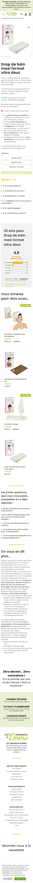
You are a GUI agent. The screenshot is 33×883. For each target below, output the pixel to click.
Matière (5, 153)
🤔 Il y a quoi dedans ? (12, 186)
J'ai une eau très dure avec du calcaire (15, 524)
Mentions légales (16, 823)
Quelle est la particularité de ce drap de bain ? (15, 509)
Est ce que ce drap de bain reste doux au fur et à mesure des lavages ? (15, 517)
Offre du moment (16, 792)
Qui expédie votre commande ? (16, 815)
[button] (28, 27)
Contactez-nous (16, 779)
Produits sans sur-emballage (16, 820)
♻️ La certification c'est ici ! (15, 213)
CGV (16, 826)
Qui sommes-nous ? (16, 810)
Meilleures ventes (16, 794)
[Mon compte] (26, 14)
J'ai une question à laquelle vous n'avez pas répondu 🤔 (16, 537)
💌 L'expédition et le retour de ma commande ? (16, 202)
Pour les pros (16, 777)
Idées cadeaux (16, 800)
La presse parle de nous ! (17, 771)
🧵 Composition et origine (14, 196)
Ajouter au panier (16, 173)
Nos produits (16, 789)
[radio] (16, 158)
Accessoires (16, 797)
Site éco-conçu (16, 818)
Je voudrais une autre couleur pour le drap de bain (15, 530)
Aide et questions (16, 812)
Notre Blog (16, 774)
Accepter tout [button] (20, 879)
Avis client (16, 769)
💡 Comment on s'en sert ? (14, 191)
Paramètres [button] (8, 879)
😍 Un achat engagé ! (12, 208)
